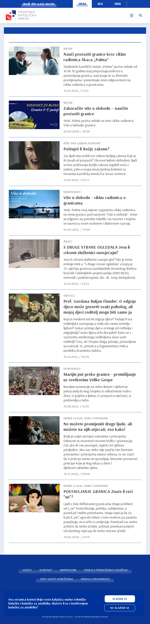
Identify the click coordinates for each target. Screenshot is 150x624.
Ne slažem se (119, 608)
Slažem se (119, 599)
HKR (118, 3)
